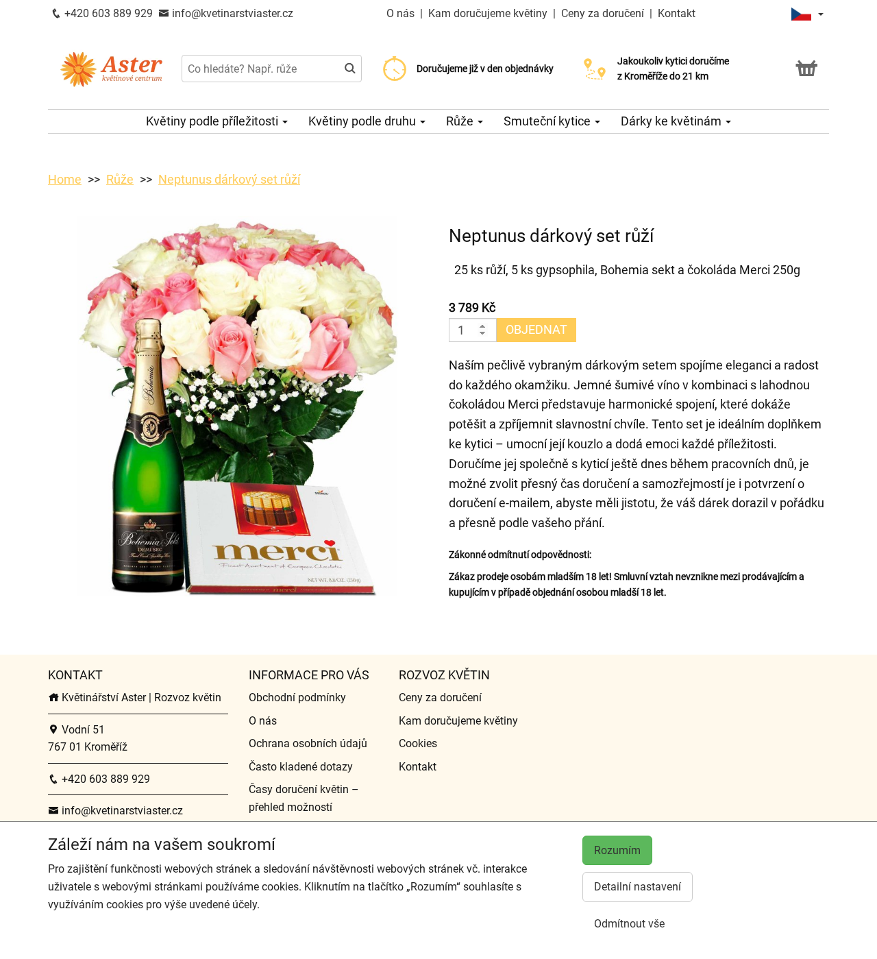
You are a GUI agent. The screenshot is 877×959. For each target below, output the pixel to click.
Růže (461, 121)
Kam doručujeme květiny (487, 13)
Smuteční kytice (548, 121)
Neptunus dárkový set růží (229, 179)
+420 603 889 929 (107, 13)
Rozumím (617, 850)
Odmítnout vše (629, 923)
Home (65, 179)
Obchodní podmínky (297, 697)
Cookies (418, 743)
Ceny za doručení (602, 13)
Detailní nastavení (637, 886)
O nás (401, 13)
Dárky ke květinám (672, 121)
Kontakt (676, 13)
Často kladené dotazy (301, 766)
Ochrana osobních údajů (308, 743)
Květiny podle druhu (363, 121)
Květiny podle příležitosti (213, 121)
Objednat (536, 329)
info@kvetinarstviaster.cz (231, 13)
